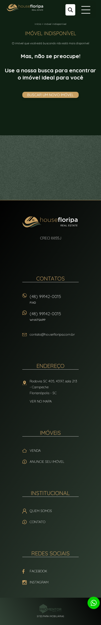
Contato (37, 522)
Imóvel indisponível (55, 24)
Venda (35, 450)
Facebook (38, 571)
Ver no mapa (41, 401)
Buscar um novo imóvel (50, 95)
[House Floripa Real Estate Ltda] (25, 8)
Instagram (39, 582)
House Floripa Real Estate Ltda (50, 222)
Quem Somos (41, 511)
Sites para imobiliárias (50, 616)
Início (38, 24)
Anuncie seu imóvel (47, 461)
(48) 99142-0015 (45, 299)
